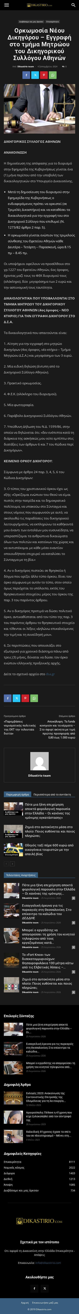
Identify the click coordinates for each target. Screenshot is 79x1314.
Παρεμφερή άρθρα (17, 794)
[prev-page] (6, 863)
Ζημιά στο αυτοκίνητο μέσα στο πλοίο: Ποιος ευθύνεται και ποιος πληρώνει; (50, 831)
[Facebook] (26, 75)
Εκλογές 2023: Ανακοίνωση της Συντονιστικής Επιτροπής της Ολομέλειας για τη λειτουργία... (46, 1097)
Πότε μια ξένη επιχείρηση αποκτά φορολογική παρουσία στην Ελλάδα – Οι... (49, 1028)
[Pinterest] (44, 75)
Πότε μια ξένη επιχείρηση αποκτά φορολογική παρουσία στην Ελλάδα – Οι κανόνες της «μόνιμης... (48, 889)
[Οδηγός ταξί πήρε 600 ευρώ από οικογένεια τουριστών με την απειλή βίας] (13, 849)
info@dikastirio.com (48, 1263)
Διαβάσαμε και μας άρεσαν (31, 21)
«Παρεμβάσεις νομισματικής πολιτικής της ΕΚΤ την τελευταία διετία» (20, 727)
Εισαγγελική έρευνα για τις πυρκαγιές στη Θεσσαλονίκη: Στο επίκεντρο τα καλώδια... (49, 1047)
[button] (6, 5)
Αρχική (25, 1302)
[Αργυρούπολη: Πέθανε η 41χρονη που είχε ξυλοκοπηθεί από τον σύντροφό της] (13, 1117)
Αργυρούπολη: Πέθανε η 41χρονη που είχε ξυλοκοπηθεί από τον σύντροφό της (49, 1116)
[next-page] (12, 863)
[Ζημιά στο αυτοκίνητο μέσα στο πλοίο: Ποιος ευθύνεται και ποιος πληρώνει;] (13, 831)
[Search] (73, 5)
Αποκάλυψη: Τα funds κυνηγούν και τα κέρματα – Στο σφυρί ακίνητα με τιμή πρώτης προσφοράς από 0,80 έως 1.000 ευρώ (57, 729)
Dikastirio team (25, 66)
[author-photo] (39, 770)
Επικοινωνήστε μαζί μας (45, 1302)
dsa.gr (50, 674)
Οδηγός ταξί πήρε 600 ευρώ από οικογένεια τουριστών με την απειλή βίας (49, 849)
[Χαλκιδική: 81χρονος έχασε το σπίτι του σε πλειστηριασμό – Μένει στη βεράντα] (13, 1136)
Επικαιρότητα (52, 21)
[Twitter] (35, 75)
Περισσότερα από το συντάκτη (52, 794)
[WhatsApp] (53, 75)
